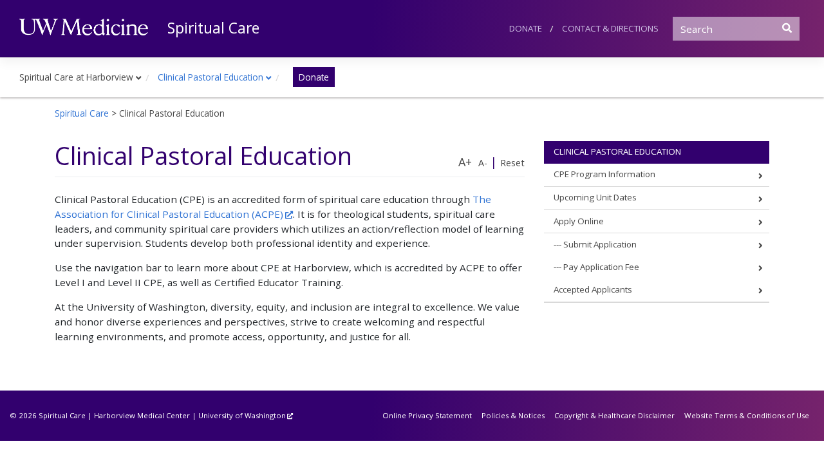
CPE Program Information (604, 174)
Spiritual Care (213, 28)
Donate (525, 28)
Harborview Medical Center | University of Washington (190, 415)
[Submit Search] (787, 28)
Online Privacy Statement (427, 415)
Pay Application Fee (601, 267)
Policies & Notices (513, 415)
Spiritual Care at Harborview (76, 77)
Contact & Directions (610, 28)
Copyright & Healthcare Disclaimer (614, 415)
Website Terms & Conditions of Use (746, 415)
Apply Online (579, 221)
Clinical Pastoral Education (210, 77)
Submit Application (600, 244)
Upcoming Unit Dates (595, 197)
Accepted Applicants (593, 289)
